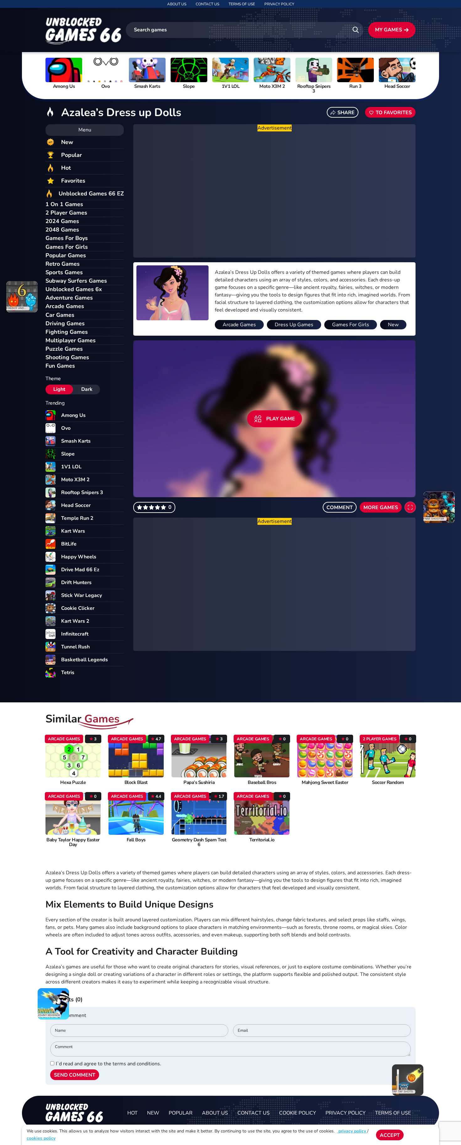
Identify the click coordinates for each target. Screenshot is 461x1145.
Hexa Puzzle (73, 782)
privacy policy (352, 1131)
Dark (87, 389)
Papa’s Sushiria (199, 782)
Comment (339, 507)
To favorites (394, 112)
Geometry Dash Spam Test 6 (199, 842)
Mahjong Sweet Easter (325, 782)
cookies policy (41, 1138)
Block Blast (136, 782)
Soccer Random (388, 782)
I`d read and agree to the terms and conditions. (108, 1063)
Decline (421, 1135)
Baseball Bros (262, 782)
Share (346, 112)
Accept (390, 1135)
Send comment (74, 1075)
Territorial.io (261, 840)
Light (59, 389)
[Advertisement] (274, 195)
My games (388, 29)
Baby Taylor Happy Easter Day (73, 842)
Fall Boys (136, 840)
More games (380, 507)
